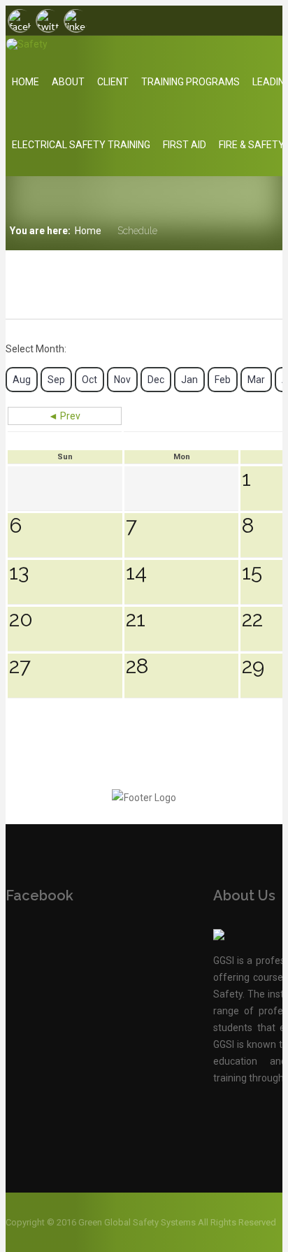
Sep (56, 379)
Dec (155, 379)
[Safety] (88, 44)
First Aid (184, 144)
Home (25, 81)
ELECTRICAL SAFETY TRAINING (81, 144)
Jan (189, 379)
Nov (122, 379)
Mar (256, 379)
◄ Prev (64, 416)
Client (113, 81)
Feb (223, 379)
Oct (89, 379)
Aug (22, 379)
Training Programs (190, 81)
